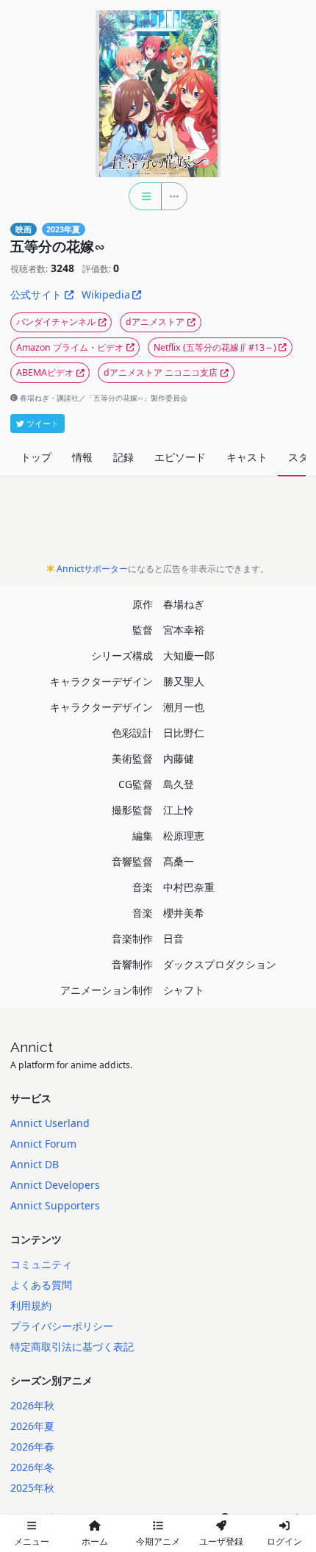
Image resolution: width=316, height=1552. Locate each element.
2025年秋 (32, 1488)
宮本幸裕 (183, 630)
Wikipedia (106, 294)
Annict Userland (50, 1123)
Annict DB (34, 1164)
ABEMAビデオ (44, 372)
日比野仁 (183, 733)
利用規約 (30, 1305)
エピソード (180, 457)
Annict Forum (43, 1144)
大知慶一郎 (189, 655)
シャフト (183, 990)
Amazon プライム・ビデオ (69, 347)
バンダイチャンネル (56, 321)
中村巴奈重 (189, 887)
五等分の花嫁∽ (57, 246)
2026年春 (32, 1446)
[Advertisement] (158, 523)
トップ (36, 457)
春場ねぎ (183, 604)
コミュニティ (41, 1264)
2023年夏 (63, 229)
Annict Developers (55, 1185)
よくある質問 (41, 1285)
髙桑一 (178, 861)
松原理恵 (183, 836)
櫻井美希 (183, 913)
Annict (31, 1047)
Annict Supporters (55, 1205)
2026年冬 (32, 1467)
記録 (123, 457)
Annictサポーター (92, 568)
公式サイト (36, 294)
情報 (82, 457)
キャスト (246, 457)
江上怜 (178, 810)
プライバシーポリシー (61, 1326)
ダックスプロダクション (219, 964)
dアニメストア (155, 321)
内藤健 (178, 758)
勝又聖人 (183, 681)
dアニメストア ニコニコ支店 (161, 372)
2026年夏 (32, 1426)
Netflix (215, 347)
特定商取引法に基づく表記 (72, 1346)
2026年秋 (32, 1405)
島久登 (178, 784)
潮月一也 (183, 707)
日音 (173, 938)
